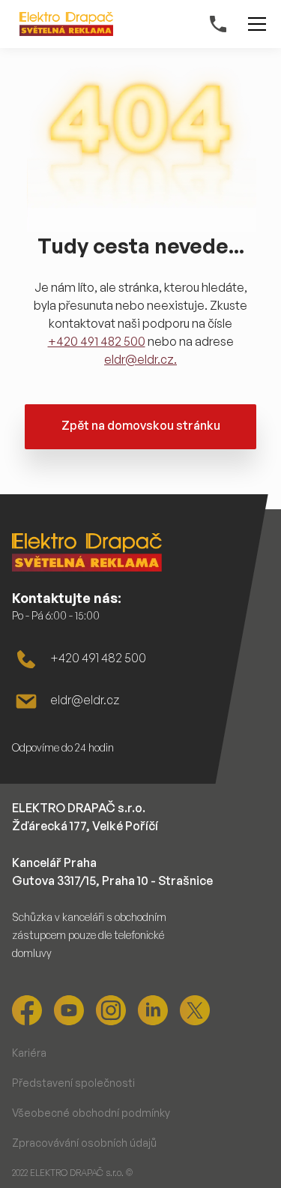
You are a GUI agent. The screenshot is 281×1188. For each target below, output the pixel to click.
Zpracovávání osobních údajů (84, 1142)
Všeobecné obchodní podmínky (91, 1112)
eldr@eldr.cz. (140, 359)
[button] (254, 24)
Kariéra (29, 1052)
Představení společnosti (73, 1082)
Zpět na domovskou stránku (140, 425)
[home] (62, 24)
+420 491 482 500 (96, 341)
